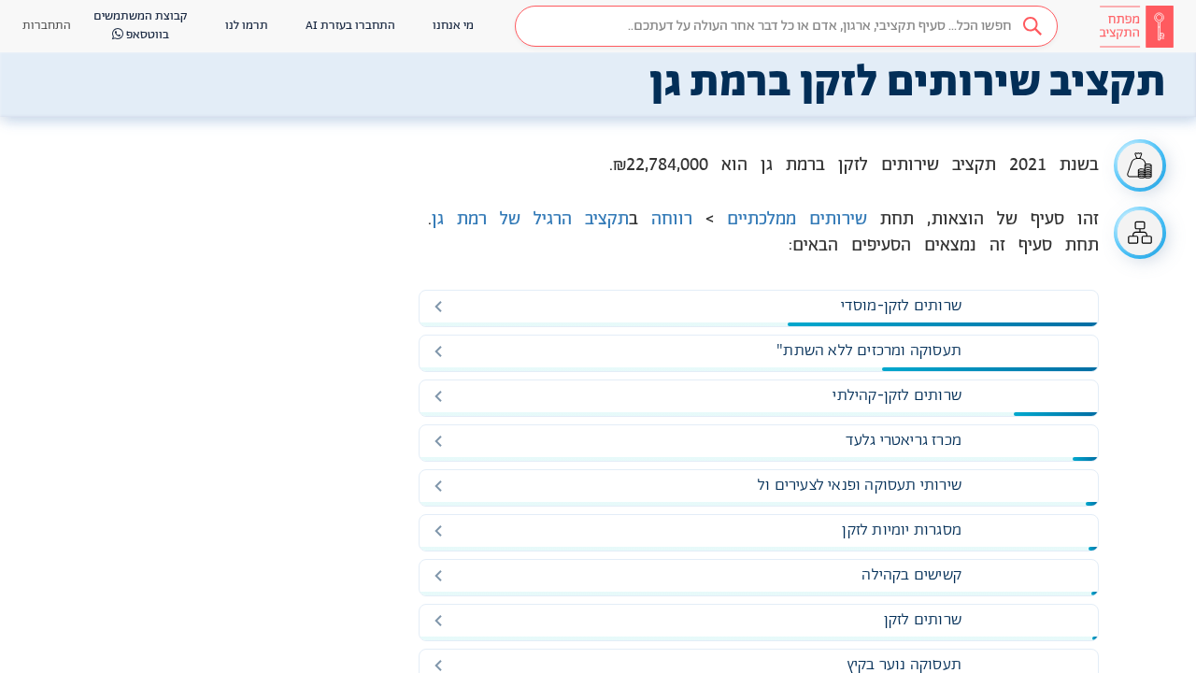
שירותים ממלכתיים (797, 220)
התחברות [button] (46, 26)
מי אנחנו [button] (453, 26)
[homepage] (1136, 26)
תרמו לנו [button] (246, 26)
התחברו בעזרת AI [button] (350, 26)
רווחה (671, 220)
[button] (786, 26)
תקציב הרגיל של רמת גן (530, 220)
